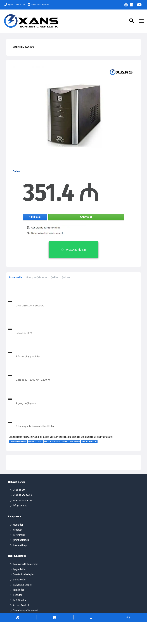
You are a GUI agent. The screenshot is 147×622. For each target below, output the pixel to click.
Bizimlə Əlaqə (20, 545)
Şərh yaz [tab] (66, 277)
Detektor (17, 595)
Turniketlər (18, 589)
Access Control (21, 605)
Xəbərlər (17, 529)
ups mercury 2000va (18, 441)
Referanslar (19, 535)
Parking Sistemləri (22, 584)
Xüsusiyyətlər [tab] (16, 277)
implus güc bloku (35, 441)
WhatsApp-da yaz (74, 249)
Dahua (16, 171)
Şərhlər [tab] (54, 277)
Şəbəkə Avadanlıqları (23, 574)
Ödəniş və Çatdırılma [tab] (36, 277)
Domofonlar (19, 579)
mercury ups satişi (89, 441)
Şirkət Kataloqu (21, 540)
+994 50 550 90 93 (40, 4)
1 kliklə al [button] (35, 217)
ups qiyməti (75, 441)
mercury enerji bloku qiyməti (56, 441)
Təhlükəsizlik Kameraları (25, 564)
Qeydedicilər (19, 569)
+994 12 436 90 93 (16, 4)
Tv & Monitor (19, 600)
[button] (132, 20)
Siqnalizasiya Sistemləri (25, 610)
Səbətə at (86, 217)
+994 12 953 (19, 490)
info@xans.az (20, 505)
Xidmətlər (18, 524)
